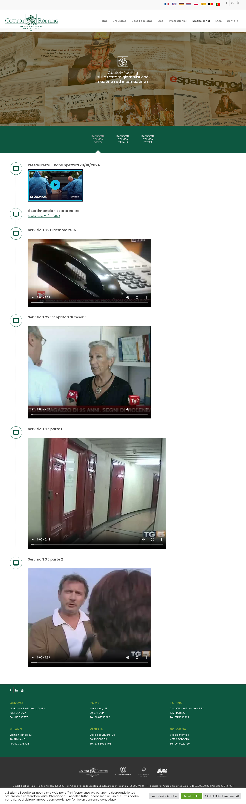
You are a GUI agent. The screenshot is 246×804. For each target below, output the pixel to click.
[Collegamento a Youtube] (238, 3)
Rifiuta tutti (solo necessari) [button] (222, 796)
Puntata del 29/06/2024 (44, 216)
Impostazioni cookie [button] (164, 796)
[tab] (98, 140)
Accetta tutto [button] (191, 796)
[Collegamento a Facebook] (226, 3)
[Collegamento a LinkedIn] (232, 3)
